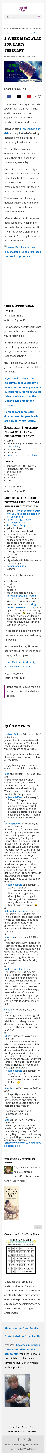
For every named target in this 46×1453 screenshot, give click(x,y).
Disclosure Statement (16, 1431)
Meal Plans (21, 56)
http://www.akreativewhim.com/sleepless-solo (22, 1144)
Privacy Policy (13, 1427)
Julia (6, 773)
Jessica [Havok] (12, 823)
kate (6, 1119)
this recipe (13, 446)
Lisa (6, 1035)
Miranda (9, 937)
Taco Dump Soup (16, 525)
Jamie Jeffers (11, 56)
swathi (8, 1009)
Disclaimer (32, 1431)
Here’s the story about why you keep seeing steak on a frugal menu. (23, 513)
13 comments (32, 56)
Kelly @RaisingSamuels (17, 911)
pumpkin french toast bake (22, 455)
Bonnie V (9, 1088)
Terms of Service (28, 1427)
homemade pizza (16, 566)
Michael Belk (11, 734)
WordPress (29, 1449)
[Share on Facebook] (9, 96)
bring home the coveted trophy (21, 606)
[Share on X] (19, 96)
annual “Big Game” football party (22, 597)
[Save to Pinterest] (29, 96)
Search (38, 1227)
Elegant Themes (29, 1444)
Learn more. (19, 1180)
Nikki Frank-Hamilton (16, 969)
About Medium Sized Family (21, 1328)
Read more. (37, 33)
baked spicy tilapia (17, 522)
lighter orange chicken (19, 519)
